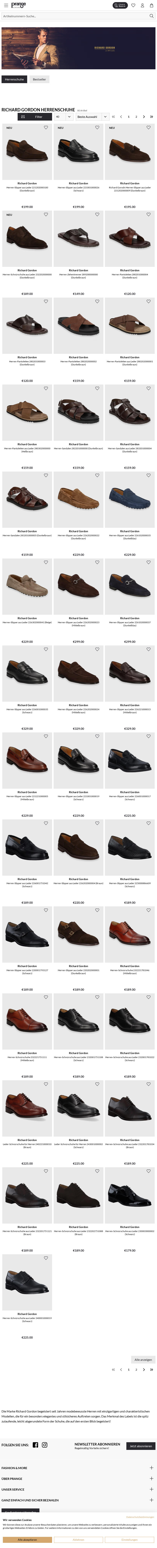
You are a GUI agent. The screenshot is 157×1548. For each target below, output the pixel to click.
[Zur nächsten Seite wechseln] (144, 117)
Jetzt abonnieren (141, 1446)
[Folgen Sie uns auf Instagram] (42, 1445)
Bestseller (39, 79)
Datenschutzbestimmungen (140, 1517)
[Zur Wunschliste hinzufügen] (46, 127)
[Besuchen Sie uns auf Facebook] (33, 1445)
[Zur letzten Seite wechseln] (151, 117)
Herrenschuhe (14, 79)
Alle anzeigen (143, 1359)
